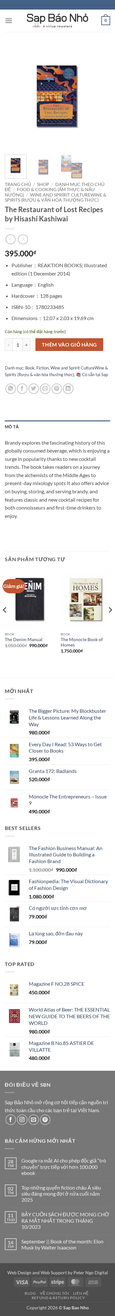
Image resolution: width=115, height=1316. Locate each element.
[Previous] (15, 97)
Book (29, 367)
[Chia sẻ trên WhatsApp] (10, 388)
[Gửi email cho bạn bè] (45, 388)
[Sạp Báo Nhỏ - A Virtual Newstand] (57, 20)
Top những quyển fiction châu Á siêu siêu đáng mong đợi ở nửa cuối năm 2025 (61, 1193)
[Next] (100, 97)
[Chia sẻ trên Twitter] (33, 388)
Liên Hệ (81, 1293)
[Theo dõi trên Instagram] (22, 1119)
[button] (8, 20)
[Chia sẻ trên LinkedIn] (68, 388)
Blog (30, 1293)
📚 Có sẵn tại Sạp (92, 374)
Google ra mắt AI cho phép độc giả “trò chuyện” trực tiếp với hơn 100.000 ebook (63, 1166)
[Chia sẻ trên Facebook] (22, 388)
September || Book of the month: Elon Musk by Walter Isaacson (62, 1244)
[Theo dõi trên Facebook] (10, 1119)
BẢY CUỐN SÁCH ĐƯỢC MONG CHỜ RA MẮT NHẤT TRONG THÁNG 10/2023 (65, 1220)
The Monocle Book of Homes (82, 642)
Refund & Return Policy (58, 1297)
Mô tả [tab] (12, 426)
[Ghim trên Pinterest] (56, 388)
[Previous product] (23, 239)
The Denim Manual (23, 639)
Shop (43, 184)
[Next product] (10, 239)
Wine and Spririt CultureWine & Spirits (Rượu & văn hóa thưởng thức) (55, 197)
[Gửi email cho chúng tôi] (33, 1119)
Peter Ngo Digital (90, 1272)
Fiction (42, 367)
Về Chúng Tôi (54, 1293)
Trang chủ (18, 184)
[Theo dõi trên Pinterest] (45, 1119)
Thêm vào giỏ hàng (69, 344)
